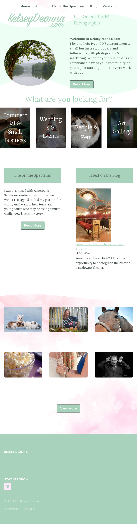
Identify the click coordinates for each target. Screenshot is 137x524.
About (40, 6)
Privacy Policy (12, 508)
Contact (109, 6)
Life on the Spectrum (67, 6)
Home (25, 6)
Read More (32, 225)
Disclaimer (29, 508)
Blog (94, 6)
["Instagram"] (7, 486)
